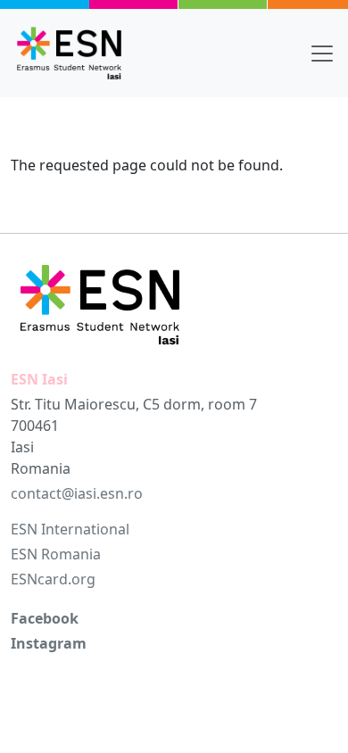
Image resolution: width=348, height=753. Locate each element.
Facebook (45, 618)
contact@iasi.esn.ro (77, 493)
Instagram (49, 643)
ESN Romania (56, 554)
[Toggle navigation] (322, 53)
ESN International (70, 529)
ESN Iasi (39, 379)
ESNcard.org (53, 579)
